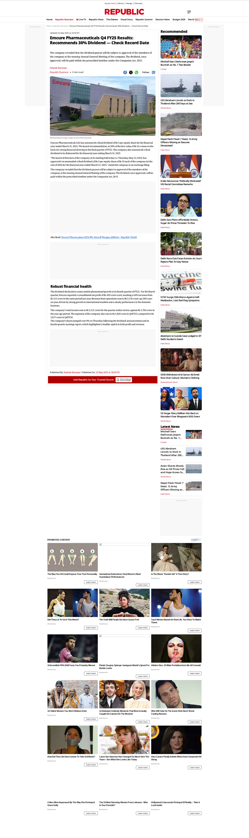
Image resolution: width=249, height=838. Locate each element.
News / (50, 26)
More (197, 19)
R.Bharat (121, 3)
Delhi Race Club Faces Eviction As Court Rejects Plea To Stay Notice (181, 260)
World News (166, 108)
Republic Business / (61, 26)
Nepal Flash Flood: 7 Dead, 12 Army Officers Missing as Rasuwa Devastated (179, 142)
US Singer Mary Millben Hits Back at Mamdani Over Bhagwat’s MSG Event (180, 415)
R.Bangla (129, 3)
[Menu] (188, 11)
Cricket (163, 69)
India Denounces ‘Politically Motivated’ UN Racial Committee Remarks (181, 182)
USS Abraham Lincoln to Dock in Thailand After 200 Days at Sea (177, 102)
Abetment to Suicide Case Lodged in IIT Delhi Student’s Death (181, 337)
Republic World (110, 3)
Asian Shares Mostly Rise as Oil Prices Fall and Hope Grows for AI (172, 470)
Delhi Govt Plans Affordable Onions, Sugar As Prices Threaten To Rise (179, 221)
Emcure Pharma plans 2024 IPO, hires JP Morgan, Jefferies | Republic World (99, 237)
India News (165, 150)
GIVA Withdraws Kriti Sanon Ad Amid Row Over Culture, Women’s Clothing (180, 376)
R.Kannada (138, 3)
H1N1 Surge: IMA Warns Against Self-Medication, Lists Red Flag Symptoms (180, 299)
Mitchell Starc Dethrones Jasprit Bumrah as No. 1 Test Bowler (177, 63)
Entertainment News (169, 382)
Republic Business (59, 72)
